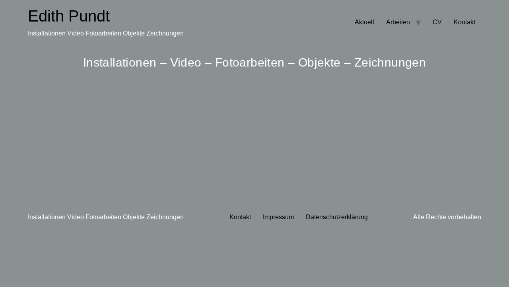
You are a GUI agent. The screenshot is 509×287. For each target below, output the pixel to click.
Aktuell (364, 22)
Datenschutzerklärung (337, 217)
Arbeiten (398, 22)
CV (437, 22)
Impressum (278, 217)
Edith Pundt (69, 16)
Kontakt (464, 22)
